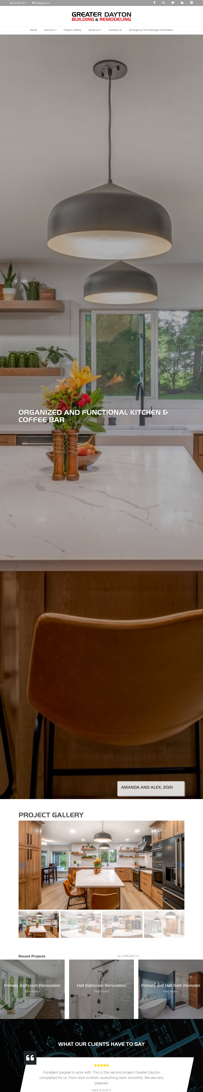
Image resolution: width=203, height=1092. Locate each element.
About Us (93, 30)
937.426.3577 (19, 3)
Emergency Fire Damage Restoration (151, 30)
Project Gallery (72, 30)
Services (49, 30)
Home (33, 30)
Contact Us (115, 30)
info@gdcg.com (42, 3)
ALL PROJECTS (128, 956)
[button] (180, 865)
